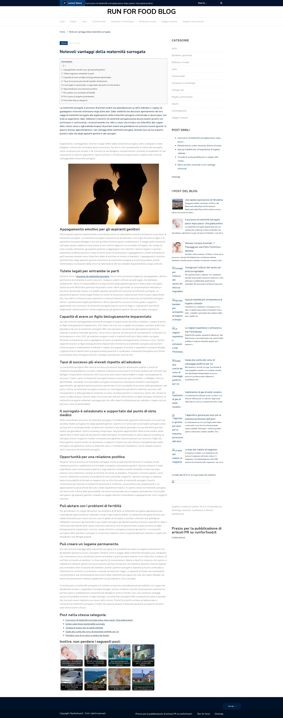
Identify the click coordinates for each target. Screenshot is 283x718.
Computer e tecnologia (122, 21)
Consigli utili (178, 90)
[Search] (221, 3)
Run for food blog (141, 11)
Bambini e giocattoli (182, 55)
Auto (84, 21)
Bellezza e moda (147, 21)
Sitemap (176, 176)
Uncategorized (179, 110)
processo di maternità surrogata (92, 276)
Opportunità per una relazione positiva (80, 89)
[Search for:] (207, 3)
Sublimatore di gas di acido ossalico (203, 392)
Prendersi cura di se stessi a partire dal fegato (87, 635)
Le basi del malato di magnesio (201, 449)
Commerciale (98, 21)
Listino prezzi (178, 537)
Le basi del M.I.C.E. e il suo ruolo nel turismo (194, 474)
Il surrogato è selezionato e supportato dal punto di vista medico (91, 85)
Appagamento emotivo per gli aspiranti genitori (84, 70)
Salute (73, 21)
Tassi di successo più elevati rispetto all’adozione (85, 81)
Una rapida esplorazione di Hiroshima (204, 200)
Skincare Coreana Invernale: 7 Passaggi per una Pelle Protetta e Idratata (203, 247)
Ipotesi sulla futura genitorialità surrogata (85, 624)
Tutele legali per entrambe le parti (78, 73)
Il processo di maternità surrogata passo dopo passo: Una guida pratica (119, 3)
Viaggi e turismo (169, 21)
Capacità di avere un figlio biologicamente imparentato (87, 77)
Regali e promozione (193, 21)
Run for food (203, 713)
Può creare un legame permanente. (78, 96)
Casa (62, 21)
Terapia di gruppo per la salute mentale (84, 627)
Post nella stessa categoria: (75, 100)
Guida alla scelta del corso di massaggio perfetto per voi (92, 631)
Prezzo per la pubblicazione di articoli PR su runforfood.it (163, 713)
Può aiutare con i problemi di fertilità (79, 92)
